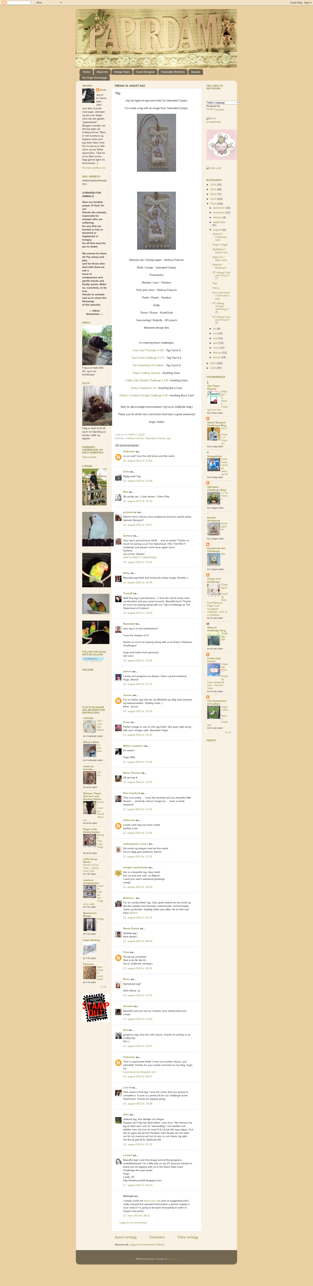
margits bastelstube (135, 867)
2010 (213, 368)
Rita (125, 492)
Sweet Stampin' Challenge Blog (216, 424)
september (219, 222)
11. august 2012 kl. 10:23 (137, 782)
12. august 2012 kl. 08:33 (137, 941)
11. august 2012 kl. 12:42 (137, 809)
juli (215, 328)
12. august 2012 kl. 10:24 (137, 995)
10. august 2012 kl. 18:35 (137, 582)
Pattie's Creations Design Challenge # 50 (144, 395)
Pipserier (88, 964)
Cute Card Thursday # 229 (148, 350)
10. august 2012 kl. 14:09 (137, 481)
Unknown (129, 451)
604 (223, 554)
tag (168, 438)
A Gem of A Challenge (214, 580)
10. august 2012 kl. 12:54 (137, 460)
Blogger (172, 1259)
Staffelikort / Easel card (219, 251)
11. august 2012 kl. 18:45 (137, 887)
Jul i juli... (99, 774)
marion (127, 671)
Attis (126, 1114)
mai (215, 338)
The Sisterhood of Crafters (148, 365)
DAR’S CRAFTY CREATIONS (140, 557)
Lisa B (127, 1087)
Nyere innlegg (126, 1237)
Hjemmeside (89, 457)
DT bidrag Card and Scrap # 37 (221, 275)
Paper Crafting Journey (147, 373)
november (219, 212)
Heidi (103, 90)
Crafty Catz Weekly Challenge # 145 (146, 380)
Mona (126, 979)
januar (217, 357)
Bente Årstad (131, 928)
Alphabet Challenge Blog (216, 488)
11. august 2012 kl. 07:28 (137, 762)
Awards (195, 71)
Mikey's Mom (91, 742)
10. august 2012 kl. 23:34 (137, 711)
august (217, 229)
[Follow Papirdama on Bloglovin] (93, 661)
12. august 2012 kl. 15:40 (137, 1019)
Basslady (129, 623)
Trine (126, 952)
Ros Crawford (131, 793)
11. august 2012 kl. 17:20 (137, 856)
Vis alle (104, 987)
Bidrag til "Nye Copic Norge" (100, 842)
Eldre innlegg (188, 1237)
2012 (213, 203)
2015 (213, 189)
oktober (218, 217)
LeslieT (127, 1155)
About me (102, 71)
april (216, 343)
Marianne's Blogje (90, 914)
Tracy (126, 722)
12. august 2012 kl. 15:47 (137, 1046)
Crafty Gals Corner (214, 660)
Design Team (122, 71)
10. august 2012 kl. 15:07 (137, 525)
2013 (213, 199)
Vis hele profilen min (93, 167)
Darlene (128, 535)
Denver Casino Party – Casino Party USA (91, 868)
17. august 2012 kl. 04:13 (137, 1185)
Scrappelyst (214, 456)
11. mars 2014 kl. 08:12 (136, 1215)
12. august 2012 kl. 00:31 (137, 917)
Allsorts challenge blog (216, 629)
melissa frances (135, 438)
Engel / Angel (220, 244)
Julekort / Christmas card (219, 237)
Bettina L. (129, 898)
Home (86, 71)
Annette (128, 1006)
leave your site (152, 1200)
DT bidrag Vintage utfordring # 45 (220, 308)
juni (215, 333)
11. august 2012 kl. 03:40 (137, 734)
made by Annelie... (89, 768)
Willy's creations (133, 746)
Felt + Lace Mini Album (100, 725)
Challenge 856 (224, 636)
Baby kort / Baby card (219, 258)
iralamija (88, 718)
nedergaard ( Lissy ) (135, 844)
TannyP (127, 593)
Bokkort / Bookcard (219, 266)
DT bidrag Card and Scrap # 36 (221, 320)
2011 (213, 363)
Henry (215, 288)
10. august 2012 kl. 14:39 (137, 501)
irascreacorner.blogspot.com (139, 1072)
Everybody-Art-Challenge (216, 550)
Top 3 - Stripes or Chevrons (224, 436)
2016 (213, 184)
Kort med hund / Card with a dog (221, 295)
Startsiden (157, 1237)
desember (219, 208)
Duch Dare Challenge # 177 (148, 357)
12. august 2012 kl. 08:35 (137, 968)
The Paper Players (213, 387)
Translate (219, 109)
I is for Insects (224, 495)
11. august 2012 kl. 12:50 (137, 832)
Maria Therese (132, 773)
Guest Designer (145, 71)
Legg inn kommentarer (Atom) (147, 1244)
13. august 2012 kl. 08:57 (137, 1076)
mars (216, 347)
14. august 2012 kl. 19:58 (137, 1103)
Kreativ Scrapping (213, 519)
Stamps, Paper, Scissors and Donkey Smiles (92, 796)
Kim (125, 1030)
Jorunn (127, 695)
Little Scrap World (90, 860)
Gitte (126, 471)
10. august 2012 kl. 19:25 (137, 660)
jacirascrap (130, 512)
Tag (214, 283)
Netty (126, 573)
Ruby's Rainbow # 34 (144, 388)
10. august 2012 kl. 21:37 (137, 684)
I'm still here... (100, 748)
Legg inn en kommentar (133, 1222)
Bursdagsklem (224, 526)
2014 (213, 194)
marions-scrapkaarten (91, 881)
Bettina (134, 913)
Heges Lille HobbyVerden (91, 830)
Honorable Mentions (173, 71)
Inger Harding (91, 940)
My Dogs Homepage (94, 77)
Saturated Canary (155, 438)
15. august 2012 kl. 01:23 (137, 1144)
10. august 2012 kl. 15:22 (137, 562)
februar (217, 352)
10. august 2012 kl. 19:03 (137, 613)
